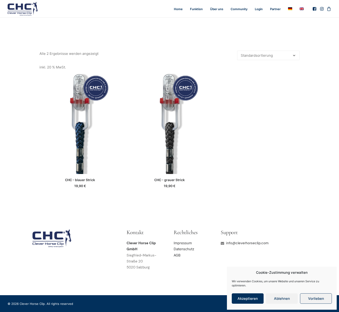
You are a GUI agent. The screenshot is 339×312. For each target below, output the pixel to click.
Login (259, 9)
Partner (275, 9)
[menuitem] (178, 9)
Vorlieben (316, 298)
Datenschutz (184, 249)
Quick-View (115, 78)
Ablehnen (282, 298)
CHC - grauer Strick (169, 180)
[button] (315, 9)
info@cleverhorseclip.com (247, 243)
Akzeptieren (248, 298)
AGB (177, 255)
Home (178, 9)
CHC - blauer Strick (80, 180)
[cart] (328, 9)
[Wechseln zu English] (300, 9)
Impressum (183, 243)
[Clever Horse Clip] (23, 9)
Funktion (196, 9)
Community (239, 9)
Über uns (216, 9)
